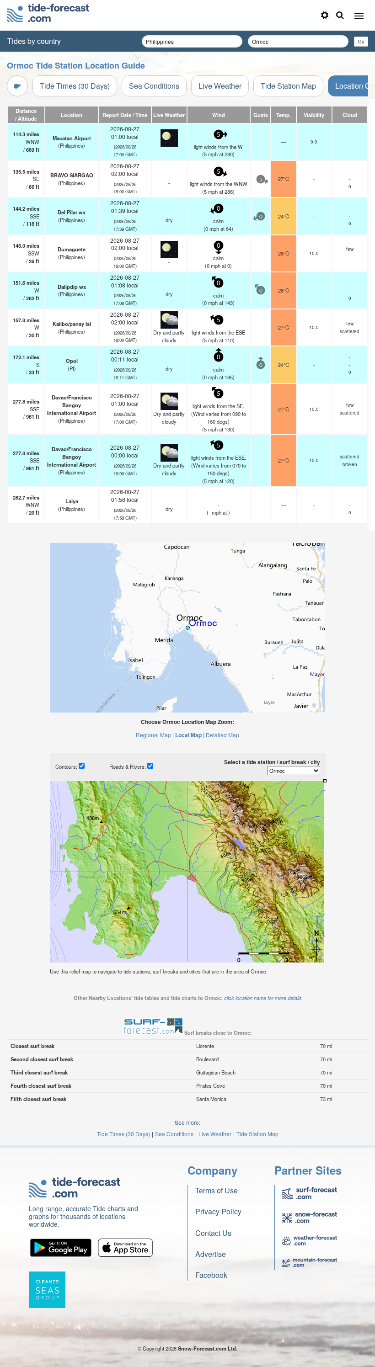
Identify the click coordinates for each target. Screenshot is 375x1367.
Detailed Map (222, 735)
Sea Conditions (154, 85)
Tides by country (34, 41)
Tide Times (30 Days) (75, 85)
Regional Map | (155, 735)
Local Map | (189, 735)
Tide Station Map (288, 85)
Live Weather (219, 85)
